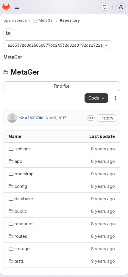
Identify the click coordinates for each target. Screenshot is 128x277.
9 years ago (103, 173)
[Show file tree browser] (8, 33)
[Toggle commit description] (91, 118)
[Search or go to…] (104, 7)
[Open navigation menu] (17, 7)
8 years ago (103, 148)
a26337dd (33, 118)
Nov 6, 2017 (56, 118)
